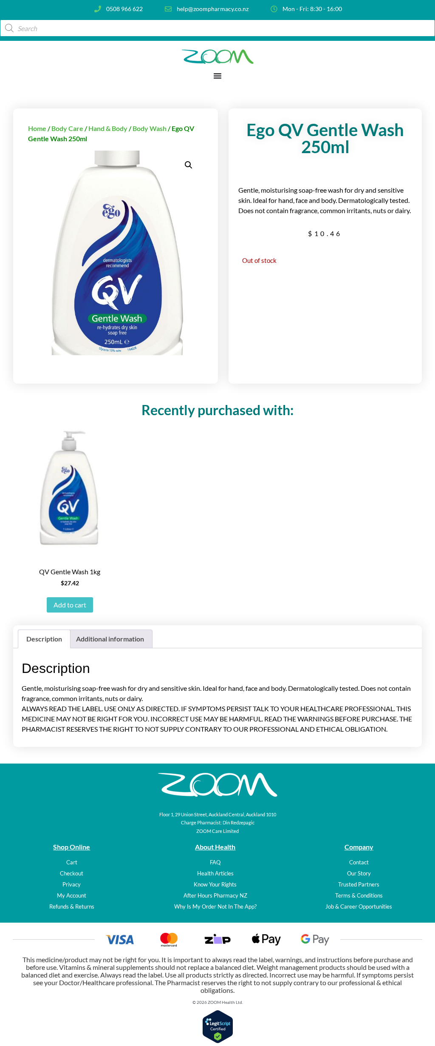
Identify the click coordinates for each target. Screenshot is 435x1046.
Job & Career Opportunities (358, 906)
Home (37, 128)
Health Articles (215, 873)
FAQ (215, 862)
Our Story (359, 873)
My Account (71, 895)
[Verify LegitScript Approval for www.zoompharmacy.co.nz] (217, 1041)
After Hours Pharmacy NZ (215, 895)
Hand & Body (107, 128)
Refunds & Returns (71, 906)
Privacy (71, 884)
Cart (71, 862)
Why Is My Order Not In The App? (215, 906)
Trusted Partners (358, 884)
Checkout (71, 873)
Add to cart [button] (70, 605)
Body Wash (150, 128)
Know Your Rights (215, 884)
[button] (188, 165)
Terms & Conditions (359, 895)
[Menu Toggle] (217, 75)
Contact (359, 862)
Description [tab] (44, 639)
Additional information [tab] (110, 639)
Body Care (67, 128)
